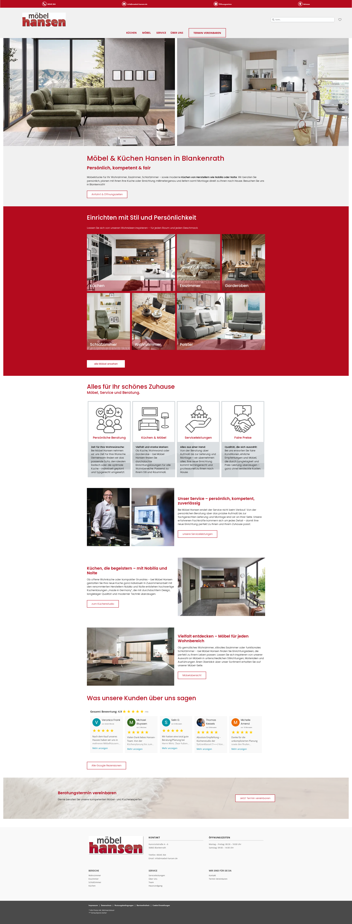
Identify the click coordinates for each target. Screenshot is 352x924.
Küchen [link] (92, 885)
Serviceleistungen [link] (157, 875)
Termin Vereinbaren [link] (218, 879)
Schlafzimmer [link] (95, 882)
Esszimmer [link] (94, 879)
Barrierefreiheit (143, 905)
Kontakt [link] (212, 875)
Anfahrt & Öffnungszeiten (107, 194)
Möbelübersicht (191, 675)
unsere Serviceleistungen (197, 534)
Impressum (93, 905)
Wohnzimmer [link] (95, 875)
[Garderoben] (243, 262)
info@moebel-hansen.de (166, 858)
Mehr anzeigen (100, 748)
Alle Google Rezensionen (106, 765)
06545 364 (161, 854)
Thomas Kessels (211, 721)
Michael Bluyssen (142, 721)
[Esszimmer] (198, 262)
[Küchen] (131, 262)
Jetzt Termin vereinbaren (255, 798)
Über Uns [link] (153, 879)
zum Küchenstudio (103, 604)
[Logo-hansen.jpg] (44, 20)
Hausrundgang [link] (155, 885)
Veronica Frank (111, 720)
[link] (131, 32)
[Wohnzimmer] (153, 321)
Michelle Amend (245, 721)
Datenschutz (106, 905)
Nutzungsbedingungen (124, 905)
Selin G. (175, 720)
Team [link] (151, 882)
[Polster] (221, 321)
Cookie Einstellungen (161, 905)
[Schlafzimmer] (108, 321)
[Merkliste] (340, 19)
